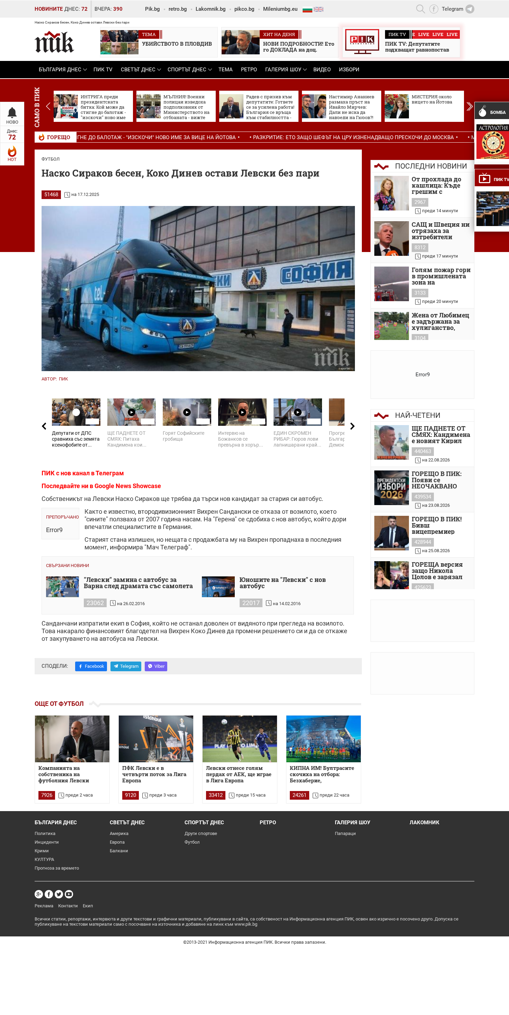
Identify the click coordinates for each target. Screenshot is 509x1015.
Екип (88, 905)
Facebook (94, 666)
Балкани (119, 850)
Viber (159, 666)
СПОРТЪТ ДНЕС (187, 69)
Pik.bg (152, 9)
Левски (103, 498)
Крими (42, 850)
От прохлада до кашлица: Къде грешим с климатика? (436, 185)
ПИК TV (103, 69)
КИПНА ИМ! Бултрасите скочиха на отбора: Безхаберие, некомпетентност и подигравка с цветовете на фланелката (322, 774)
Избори (349, 69)
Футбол (51, 159)
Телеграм (110, 473)
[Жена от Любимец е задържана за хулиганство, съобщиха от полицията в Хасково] (391, 329)
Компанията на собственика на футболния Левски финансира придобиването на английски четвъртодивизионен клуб (67, 774)
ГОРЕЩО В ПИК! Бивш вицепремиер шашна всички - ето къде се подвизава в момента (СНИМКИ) (438, 525)
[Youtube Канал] (69, 894)
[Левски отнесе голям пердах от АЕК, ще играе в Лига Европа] (240, 739)
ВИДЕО (322, 69)
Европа (117, 842)
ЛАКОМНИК (424, 822)
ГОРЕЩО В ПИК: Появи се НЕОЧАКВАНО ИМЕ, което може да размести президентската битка (439, 479)
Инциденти (47, 842)
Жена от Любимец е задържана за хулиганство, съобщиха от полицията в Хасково (440, 321)
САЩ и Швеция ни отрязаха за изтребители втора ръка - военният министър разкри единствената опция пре (441, 230)
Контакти (68, 905)
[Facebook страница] (49, 894)
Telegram (129, 666)
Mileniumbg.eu (280, 9)
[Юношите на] (218, 586)
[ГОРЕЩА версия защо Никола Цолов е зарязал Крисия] (391, 578)
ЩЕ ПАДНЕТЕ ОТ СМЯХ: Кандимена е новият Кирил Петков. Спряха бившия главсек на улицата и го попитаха (441, 434)
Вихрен (207, 511)
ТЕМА (225, 69)
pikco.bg (244, 9)
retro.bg (178, 9)
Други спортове (201, 833)
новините (49, 9)
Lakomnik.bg (211, 9)
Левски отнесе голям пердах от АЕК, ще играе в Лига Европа (238, 774)
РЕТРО (249, 69)
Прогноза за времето (57, 868)
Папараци (345, 833)
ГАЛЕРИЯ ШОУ (283, 69)
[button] (469, 106)
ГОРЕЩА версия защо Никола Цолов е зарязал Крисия (437, 570)
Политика (45, 833)
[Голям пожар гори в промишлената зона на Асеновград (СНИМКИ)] (391, 284)
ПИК (63, 378)
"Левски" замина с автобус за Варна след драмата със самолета (138, 583)
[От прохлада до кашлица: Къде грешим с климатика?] (391, 193)
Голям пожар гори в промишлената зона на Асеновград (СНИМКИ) (441, 276)
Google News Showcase (128, 485)
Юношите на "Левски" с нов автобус (283, 583)
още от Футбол (59, 703)
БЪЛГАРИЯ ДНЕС (60, 69)
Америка (119, 833)
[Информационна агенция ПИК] (54, 42)
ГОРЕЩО (58, 137)
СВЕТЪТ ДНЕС (138, 69)
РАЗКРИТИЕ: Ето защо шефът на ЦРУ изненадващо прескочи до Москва (298, 137)
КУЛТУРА (44, 859)
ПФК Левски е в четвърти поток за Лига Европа (154, 774)
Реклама (44, 905)
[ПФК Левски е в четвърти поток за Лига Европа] (156, 739)
